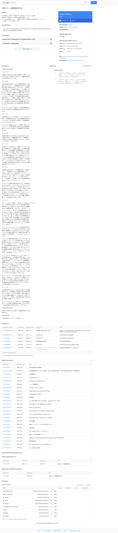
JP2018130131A (7, 374)
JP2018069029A (7, 347)
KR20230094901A (7, 407)
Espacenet (69, 60)
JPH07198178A (6, 427)
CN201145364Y (6, 367)
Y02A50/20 (7, 28)
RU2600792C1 (6, 391)
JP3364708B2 (6, 397)
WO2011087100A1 (7, 370)
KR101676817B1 (7, 377)
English (70, 24)
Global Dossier (76, 60)
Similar (73, 20)
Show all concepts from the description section (15, 519)
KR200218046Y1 (7, 431)
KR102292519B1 (7, 410)
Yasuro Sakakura (68, 27)
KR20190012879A (7, 387)
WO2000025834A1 (7, 330)
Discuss (82, 60)
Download (81, 485)
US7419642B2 (6, 338)
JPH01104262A (6, 447)
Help (79, 530)
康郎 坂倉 (75, 27)
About (39, 530)
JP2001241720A (7, 434)
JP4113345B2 (6, 424)
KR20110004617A (7, 400)
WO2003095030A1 (7, 335)
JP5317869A (6, 464)
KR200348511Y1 (7, 444)
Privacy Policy (72, 530)
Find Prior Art (64, 20)
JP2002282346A (7, 421)
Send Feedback (47, 530)
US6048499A (6, 394)
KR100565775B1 (7, 404)
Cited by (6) (65, 56)
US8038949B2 (6, 344)
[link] (27, 29)
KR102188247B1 (7, 414)
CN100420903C (7, 341)
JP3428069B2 (6, 417)
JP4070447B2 (6, 384)
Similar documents (72, 56)
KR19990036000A (7, 381)
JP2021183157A (7, 441)
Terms (65, 530)
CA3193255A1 (6, 438)
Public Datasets (57, 530)
